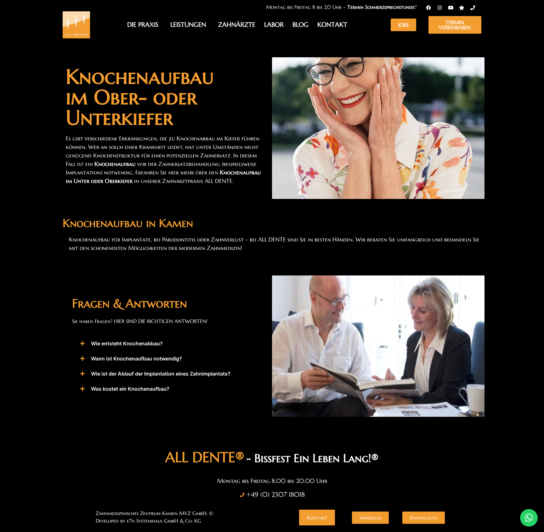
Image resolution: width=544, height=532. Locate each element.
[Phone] (472, 7)
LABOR (274, 25)
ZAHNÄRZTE (236, 25)
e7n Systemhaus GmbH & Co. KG (164, 521)
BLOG (300, 25)
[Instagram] (439, 7)
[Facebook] (428, 7)
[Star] (461, 7)
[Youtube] (450, 7)
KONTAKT (332, 25)
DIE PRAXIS (142, 25)
